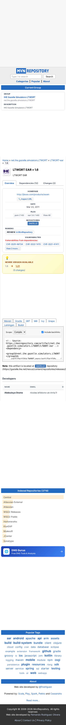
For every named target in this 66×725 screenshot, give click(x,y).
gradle (57, 651)
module (41, 659)
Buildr (21, 325)
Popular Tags (33, 632)
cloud (10, 646)
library (58, 655)
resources (39, 664)
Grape (51, 321)
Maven (7, 321)
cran (26, 647)
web (33, 673)
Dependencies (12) (28, 183)
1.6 (36, 169)
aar (9, 638)
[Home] (33, 72)
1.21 (18, 266)
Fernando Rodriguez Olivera (45, 714)
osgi (57, 659)
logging (10, 660)
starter (45, 668)
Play (27, 693)
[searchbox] (26, 76)
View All (46, 215)
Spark (34, 693)
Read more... (33, 700)
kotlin (49, 655)
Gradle (18, 321)
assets (55, 638)
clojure (57, 642)
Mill (35, 321)
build (8, 642)
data (33, 646)
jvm (41, 655)
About (46, 81)
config (19, 646)
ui (27, 673)
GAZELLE (33, 223)
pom (19, 215)
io (16, 655)
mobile (31, 659)
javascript (31, 655)
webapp (42, 673)
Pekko (42, 693)
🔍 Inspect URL (25, 199)
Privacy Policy (44, 720)
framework (35, 651)
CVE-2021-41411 (51, 244)
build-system (22, 642)
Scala (21, 693)
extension (22, 651)
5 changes (19, 270)
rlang (50, 664)
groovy (9, 655)
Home (5, 160)
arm (47, 638)
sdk (56, 664)
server (10, 668)
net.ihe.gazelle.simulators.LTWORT (29, 160)
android (18, 638)
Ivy (42, 321)
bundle (38, 642)
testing (55, 668)
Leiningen (9, 325)
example (10, 651)
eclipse (55, 646)
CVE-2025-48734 (14, 244)
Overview (9, 183)
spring (30, 668)
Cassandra (56, 693)
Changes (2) (49, 183)
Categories (22, 81)
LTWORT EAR (22, 169)
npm (50, 659)
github (47, 651)
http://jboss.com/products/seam (33, 194)
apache (31, 638)
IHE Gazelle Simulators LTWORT (19, 97)
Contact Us (29, 720)
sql (38, 668)
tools (22, 673)
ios (21, 655)
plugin (26, 664)
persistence (13, 664)
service (19, 668)
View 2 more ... (13, 248)
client (48, 642)
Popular (35, 81)
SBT (28, 321)
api (39, 638)
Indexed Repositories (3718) (33, 490)
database (43, 646)
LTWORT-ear (56, 160)
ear (33, 215)
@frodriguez (45, 686)
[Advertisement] (33, 33)
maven (20, 659)
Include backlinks (52, 332)
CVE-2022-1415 (33, 244)
